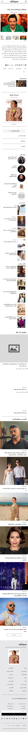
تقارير (25, 681)
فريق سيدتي (11, 681)
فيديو (25, 668)
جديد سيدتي (22, 203)
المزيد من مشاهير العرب (19, 419)
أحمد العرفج (14, 187)
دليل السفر (24, 691)
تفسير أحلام (14, 240)
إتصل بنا (9, 725)
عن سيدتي (11, 674)
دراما (24, 72)
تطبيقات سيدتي (10, 684)
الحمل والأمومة (10, 708)
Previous (25, 23)
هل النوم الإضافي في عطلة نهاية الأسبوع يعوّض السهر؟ (10, 253)
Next (3, 23)
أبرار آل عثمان (14, 167)
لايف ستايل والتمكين (22, 704)
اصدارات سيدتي (23, 687)
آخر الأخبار (11, 691)
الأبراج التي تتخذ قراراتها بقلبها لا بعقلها (9, 207)
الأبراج (15, 205)
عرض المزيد (14, 635)
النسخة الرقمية (14, 124)
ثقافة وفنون (14, 228)
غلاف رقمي (11, 687)
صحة (15, 251)
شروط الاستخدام (24, 725)
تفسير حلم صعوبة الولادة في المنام (10, 241)
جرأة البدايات (23, 146)
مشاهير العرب (18, 69)
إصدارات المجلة (14, 95)
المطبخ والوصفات (10, 706)
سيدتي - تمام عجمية (22, 13)
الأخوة (4, 69)
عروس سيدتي (23, 684)
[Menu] (25, 1)
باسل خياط (11, 69)
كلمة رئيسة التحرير (15, 131)
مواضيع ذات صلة (21, 332)
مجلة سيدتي (10, 668)
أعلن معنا (12, 725)
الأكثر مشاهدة (21, 264)
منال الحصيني (14, 194)
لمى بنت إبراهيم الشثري (12, 159)
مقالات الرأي (22, 155)
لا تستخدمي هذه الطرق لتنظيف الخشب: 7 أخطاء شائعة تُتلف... (10, 305)
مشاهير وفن (23, 706)
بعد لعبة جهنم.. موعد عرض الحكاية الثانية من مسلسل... (10, 267)
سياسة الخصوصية (17, 725)
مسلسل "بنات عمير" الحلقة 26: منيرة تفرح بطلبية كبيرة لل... (10, 219)
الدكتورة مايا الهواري (12, 176)
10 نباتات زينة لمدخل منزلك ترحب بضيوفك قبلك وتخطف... (9, 279)
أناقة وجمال (23, 708)
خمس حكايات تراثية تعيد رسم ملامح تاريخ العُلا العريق (9, 231)
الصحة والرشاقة (10, 704)
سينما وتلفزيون (14, 217)
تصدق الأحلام (23, 141)
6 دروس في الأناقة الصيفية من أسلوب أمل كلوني (10, 317)
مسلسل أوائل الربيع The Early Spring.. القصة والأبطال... (9, 292)
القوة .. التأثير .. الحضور (22, 135)
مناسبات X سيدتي (10, 671)
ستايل (25, 677)
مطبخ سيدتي (23, 671)
